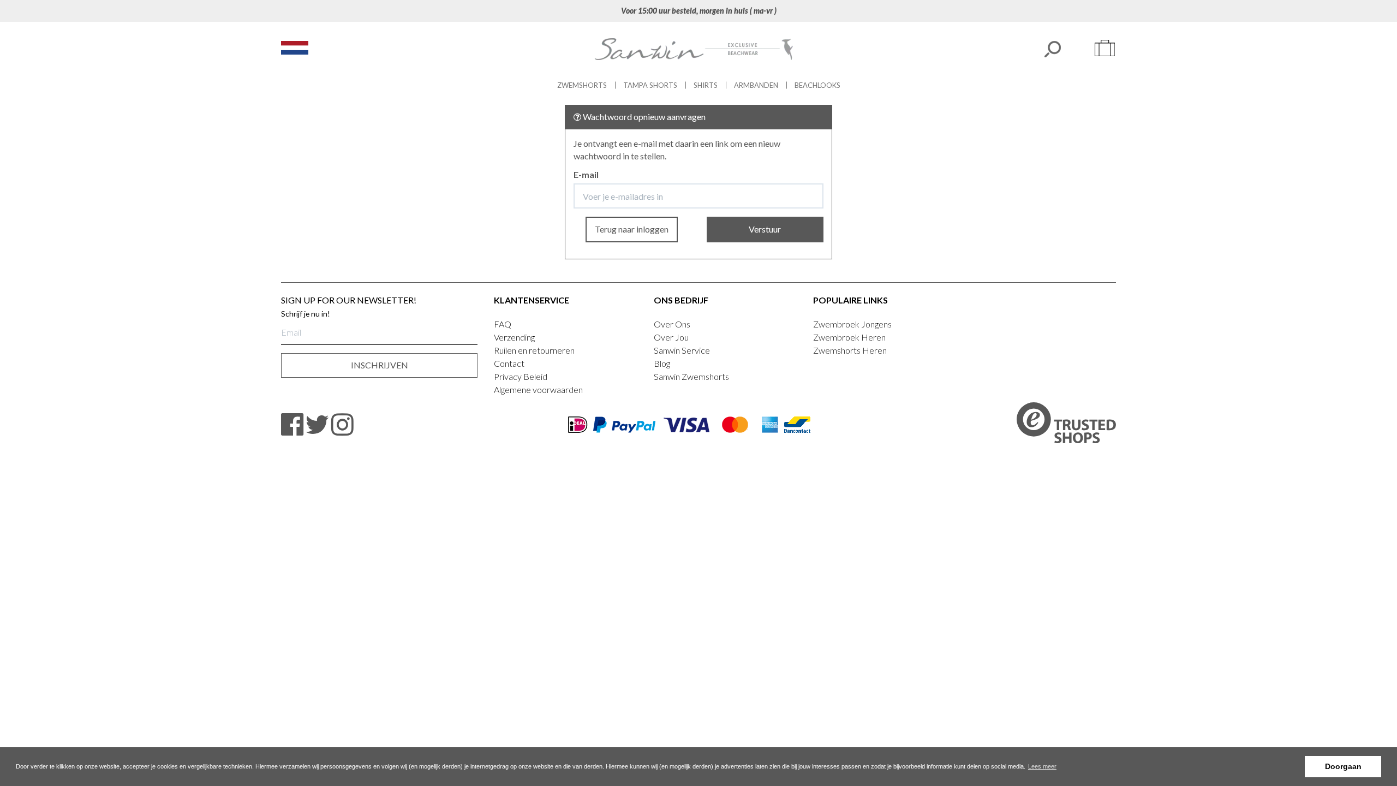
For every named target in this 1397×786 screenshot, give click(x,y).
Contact (509, 363)
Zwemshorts (582, 85)
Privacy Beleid (520, 376)
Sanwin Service (682, 350)
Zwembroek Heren (849, 337)
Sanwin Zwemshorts (691, 376)
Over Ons (672, 324)
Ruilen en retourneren (534, 350)
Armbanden (756, 85)
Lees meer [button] (1042, 766)
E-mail (586, 174)
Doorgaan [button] (1343, 766)
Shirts (706, 85)
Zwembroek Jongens (852, 324)
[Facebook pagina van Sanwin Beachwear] (292, 425)
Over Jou (671, 337)
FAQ (502, 324)
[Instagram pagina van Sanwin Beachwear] (342, 425)
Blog (662, 363)
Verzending (514, 337)
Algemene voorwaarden (538, 389)
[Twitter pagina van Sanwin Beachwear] (317, 425)
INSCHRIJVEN (379, 365)
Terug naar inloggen (631, 229)
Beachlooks (817, 85)
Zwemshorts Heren (850, 350)
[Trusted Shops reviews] (1066, 424)
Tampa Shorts (650, 85)
